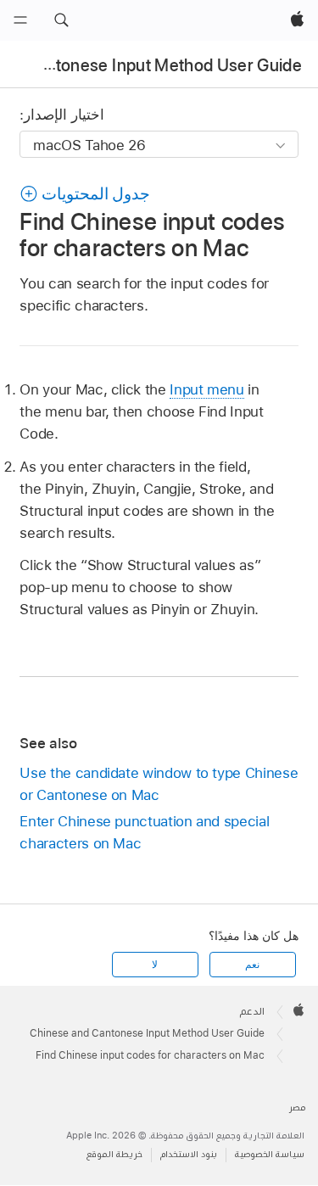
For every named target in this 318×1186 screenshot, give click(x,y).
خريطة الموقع (114, 1154)
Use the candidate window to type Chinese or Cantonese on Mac (159, 783)
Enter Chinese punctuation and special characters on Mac (144, 832)
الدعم (252, 1011)
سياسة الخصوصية (269, 1154)
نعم (252, 965)
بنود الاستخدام (188, 1154)
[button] (61, 20)
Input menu (206, 389)
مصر (297, 1107)
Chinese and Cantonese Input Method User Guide (147, 1033)
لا (155, 965)
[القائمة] (20, 20)
